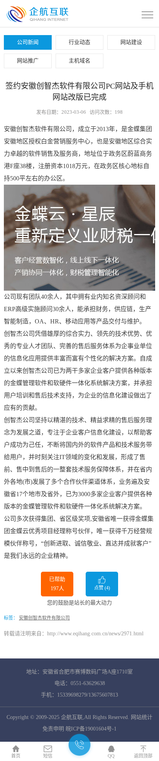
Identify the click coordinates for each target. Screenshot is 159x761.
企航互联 (72, 717)
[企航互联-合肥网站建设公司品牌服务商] (39, 21)
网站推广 (28, 61)
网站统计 (141, 717)
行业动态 (79, 42)
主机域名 (79, 61)
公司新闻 (28, 42)
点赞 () (102, 588)
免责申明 (53, 729)
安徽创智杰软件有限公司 (44, 618)
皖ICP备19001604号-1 (91, 729)
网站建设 (131, 42)
